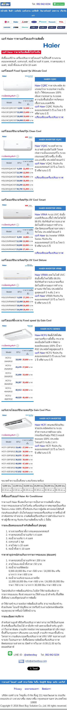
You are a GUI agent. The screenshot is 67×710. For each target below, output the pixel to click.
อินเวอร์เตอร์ (45, 11)
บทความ (55, 11)
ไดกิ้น (36, 682)
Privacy (18, 689)
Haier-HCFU (41, 335)
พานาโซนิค (28, 682)
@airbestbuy (30, 654)
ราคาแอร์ (5, 682)
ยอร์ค (55, 682)
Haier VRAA (41, 214)
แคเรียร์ (62, 682)
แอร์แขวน (26, 11)
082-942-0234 (43, 4)
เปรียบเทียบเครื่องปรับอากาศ (49, 117)
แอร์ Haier (40, 106)
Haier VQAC (41, 146)
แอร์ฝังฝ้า (35, 11)
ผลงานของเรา (32, 689)
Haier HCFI (40, 425)
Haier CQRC (41, 85)
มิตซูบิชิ (43, 682)
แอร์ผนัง (17, 11)
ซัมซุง (49, 682)
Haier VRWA (41, 275)
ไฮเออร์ (13, 682)
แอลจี (20, 682)
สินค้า (11, 11)
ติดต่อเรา (46, 689)
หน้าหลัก (4, 11)
